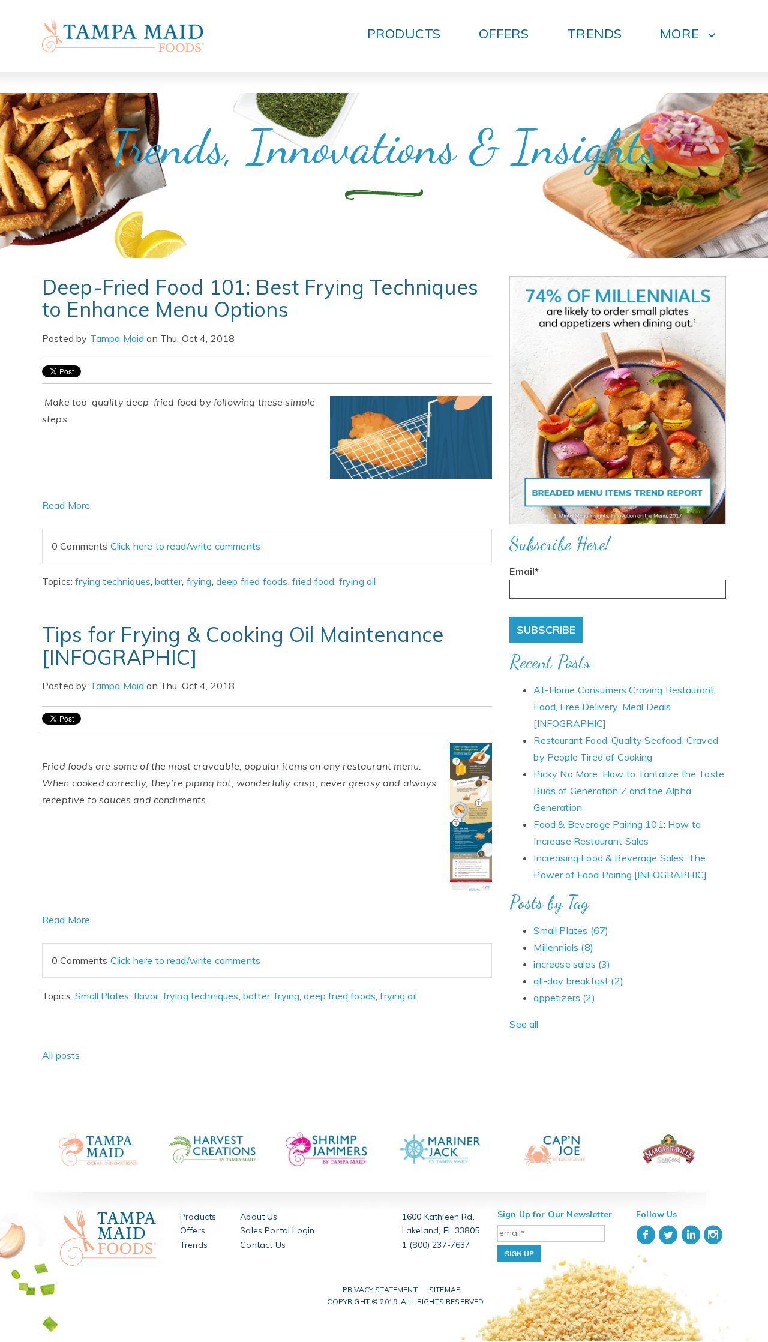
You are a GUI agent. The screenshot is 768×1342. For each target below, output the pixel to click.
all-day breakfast (578, 981)
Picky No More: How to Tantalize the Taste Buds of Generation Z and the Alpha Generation (628, 790)
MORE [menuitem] (679, 33)
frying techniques (113, 581)
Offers (192, 1230)
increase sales (571, 964)
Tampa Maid (117, 338)
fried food (313, 581)
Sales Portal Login (277, 1230)
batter (168, 581)
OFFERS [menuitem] (504, 33)
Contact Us (263, 1244)
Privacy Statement (380, 1289)
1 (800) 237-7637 (436, 1244)
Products (198, 1216)
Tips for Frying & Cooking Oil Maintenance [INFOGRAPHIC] (243, 646)
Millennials (563, 947)
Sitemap (445, 1289)
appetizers (564, 998)
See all (523, 1024)
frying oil (357, 581)
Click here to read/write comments (185, 546)
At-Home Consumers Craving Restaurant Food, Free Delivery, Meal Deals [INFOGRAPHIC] (623, 706)
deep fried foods (252, 581)
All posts (61, 1055)
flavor (146, 996)
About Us (258, 1216)
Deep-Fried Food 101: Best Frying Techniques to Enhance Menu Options (260, 298)
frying (199, 581)
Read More (66, 505)
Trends (194, 1244)
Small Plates (102, 996)
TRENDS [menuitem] (594, 33)
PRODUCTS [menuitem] (403, 33)
